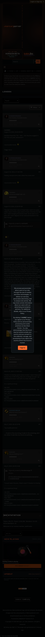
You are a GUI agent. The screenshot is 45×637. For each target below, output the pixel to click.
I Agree (22, 348)
